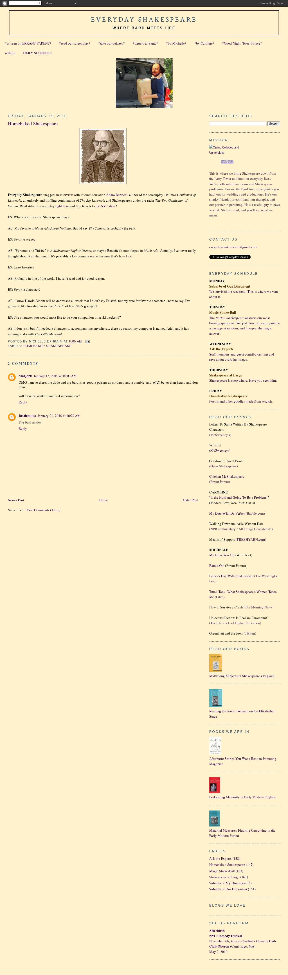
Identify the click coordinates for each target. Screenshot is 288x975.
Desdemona (27, 415)
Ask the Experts (220, 858)
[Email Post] (87, 341)
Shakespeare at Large (224, 877)
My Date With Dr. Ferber (227, 513)
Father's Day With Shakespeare (231, 576)
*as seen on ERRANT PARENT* (28, 43)
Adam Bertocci (116, 194)
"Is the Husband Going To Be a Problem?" (239, 497)
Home (103, 500)
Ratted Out (216, 565)
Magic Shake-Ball (222, 871)
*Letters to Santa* (145, 43)
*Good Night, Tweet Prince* (242, 43)
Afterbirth (217, 930)
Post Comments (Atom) (43, 510)
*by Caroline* (204, 43)
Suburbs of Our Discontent (228, 889)
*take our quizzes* (111, 43)
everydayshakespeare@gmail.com (233, 247)
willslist (10, 53)
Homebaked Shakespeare (33, 123)
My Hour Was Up (221, 555)
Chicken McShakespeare (226, 476)
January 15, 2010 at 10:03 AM (55, 376)
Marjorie (25, 375)
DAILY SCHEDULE (37, 53)
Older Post (190, 500)
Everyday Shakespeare (144, 19)
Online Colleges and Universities (227, 162)
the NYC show (106, 206)
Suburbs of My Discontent (228, 883)
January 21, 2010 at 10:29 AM (59, 415)
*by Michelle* (176, 43)
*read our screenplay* (74, 43)
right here (62, 206)
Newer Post (16, 500)
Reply (23, 402)
